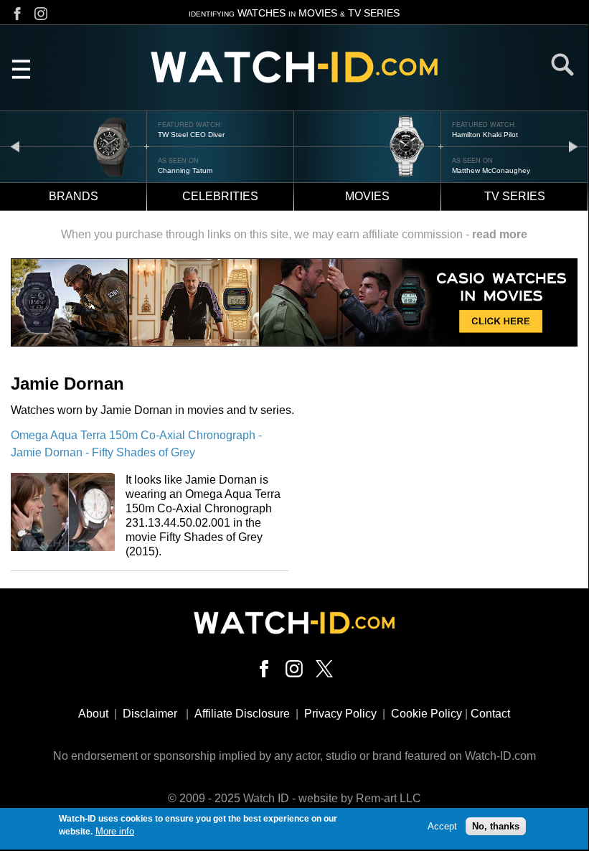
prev (15, 146)
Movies (367, 196)
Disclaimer (150, 713)
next (573, 146)
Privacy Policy (340, 713)
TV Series (514, 196)
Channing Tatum (185, 170)
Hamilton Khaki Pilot (485, 134)
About (93, 713)
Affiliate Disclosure (242, 713)
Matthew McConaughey (491, 170)
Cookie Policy (426, 713)
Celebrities (220, 196)
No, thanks (495, 826)
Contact (490, 713)
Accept (442, 826)
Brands (73, 196)
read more (499, 234)
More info (114, 831)
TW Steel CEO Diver (191, 134)
